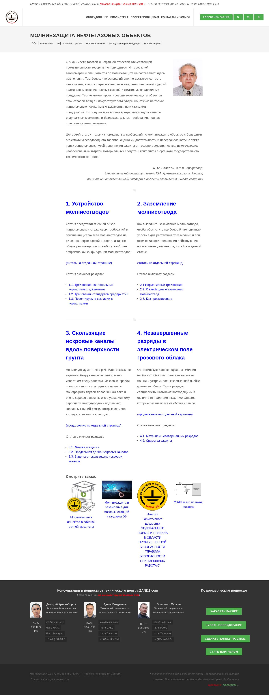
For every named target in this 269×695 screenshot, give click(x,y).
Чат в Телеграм (54, 633)
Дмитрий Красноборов (61, 604)
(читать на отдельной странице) (89, 263)
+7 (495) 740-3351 (55, 639)
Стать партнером (224, 651)
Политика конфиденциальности (50, 679)
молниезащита (152, 43)
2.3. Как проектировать (156, 298)
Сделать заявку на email (225, 638)
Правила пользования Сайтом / (103, 673)
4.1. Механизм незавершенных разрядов (169, 436)
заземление (46, 43)
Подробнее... (231, 684)
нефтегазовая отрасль (69, 43)
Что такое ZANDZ (40, 673)
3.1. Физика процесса (84, 447)
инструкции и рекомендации (124, 43)
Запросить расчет (216, 17)
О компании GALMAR (67, 673)
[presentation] (62, 524)
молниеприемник (95, 43)
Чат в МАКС (53, 627)
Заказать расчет (224, 611)
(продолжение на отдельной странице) (93, 425)
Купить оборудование (224, 625)
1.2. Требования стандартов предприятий (98, 294)
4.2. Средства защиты (156, 440)
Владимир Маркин (169, 604)
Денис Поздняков (115, 604)
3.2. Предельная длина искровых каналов (98, 452)
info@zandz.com (55, 622)
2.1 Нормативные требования (161, 285)
